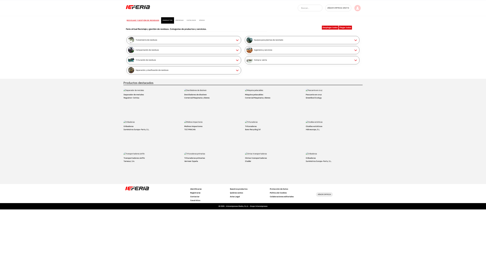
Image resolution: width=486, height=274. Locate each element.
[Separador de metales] (133, 91)
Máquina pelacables (254, 94)
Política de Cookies (278, 193)
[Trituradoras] (251, 123)
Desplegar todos (330, 27)
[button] (184, 40)
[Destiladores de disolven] (195, 91)
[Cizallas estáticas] (314, 123)
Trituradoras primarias (194, 158)
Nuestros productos (238, 189)
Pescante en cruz (314, 94)
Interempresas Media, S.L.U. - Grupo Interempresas (246, 206)
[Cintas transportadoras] (256, 154)
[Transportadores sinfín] (134, 154)
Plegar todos (345, 27)
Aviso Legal (235, 196)
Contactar (194, 196)
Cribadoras (129, 126)
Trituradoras (251, 126)
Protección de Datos (279, 189)
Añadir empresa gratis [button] (338, 8)
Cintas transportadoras (256, 158)
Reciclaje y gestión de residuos (143, 20)
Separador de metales (134, 94)
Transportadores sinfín (134, 158)
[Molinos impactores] (193, 123)
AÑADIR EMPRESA (324, 194)
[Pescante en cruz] (314, 91)
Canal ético (195, 200)
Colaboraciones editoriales (282, 196)
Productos (168, 20)
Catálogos (191, 20)
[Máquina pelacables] (254, 91)
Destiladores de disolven (195, 94)
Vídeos (202, 20)
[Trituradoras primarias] (194, 154)
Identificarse (196, 189)
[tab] (184, 40)
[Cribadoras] (129, 123)
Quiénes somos (236, 193)
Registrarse (195, 193)
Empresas (180, 20)
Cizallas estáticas (314, 126)
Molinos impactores (193, 126)
